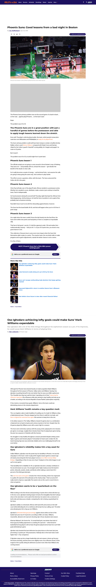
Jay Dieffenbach (14, 30)
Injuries (50, 2)
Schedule (31, 2)
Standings (38, 2)
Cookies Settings (50, 579)
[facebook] (83, 2)
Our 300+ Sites (65, 573)
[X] (86, 2)
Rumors (25, 2)
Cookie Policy (65, 576)
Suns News (18, 306)
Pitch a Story (14, 576)
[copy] (20, 34)
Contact (47, 573)
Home (12, 306)
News (19, 2)
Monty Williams (27, 145)
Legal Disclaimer (81, 576)
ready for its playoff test (45, 139)
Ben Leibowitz (13, 332)
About (12, 573)
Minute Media (11, 582)
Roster (44, 2)
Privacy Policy (34, 576)
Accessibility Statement (17, 579)
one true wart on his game (21, 476)
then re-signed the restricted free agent (22, 417)
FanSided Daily (80, 573)
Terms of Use (49, 576)
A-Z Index (33, 579)
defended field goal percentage (26, 512)
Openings (33, 573)
